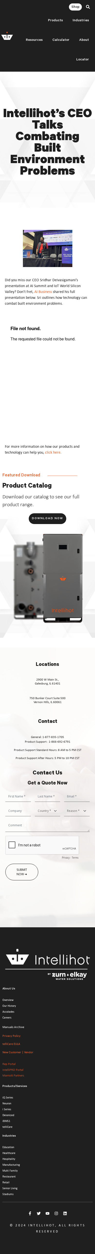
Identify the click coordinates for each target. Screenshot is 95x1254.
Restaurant (9, 1176)
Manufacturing (11, 1164)
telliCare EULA (11, 1044)
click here (52, 452)
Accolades (8, 1011)
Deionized (8, 1115)
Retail (6, 1182)
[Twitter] (39, 1213)
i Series (6, 1109)
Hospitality (8, 1159)
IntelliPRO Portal (12, 1070)
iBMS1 (6, 1121)
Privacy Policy (11, 1036)
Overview (8, 1000)
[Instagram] (56, 1213)
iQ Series (7, 1097)
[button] (88, 7)
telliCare (7, 1127)
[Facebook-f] (30, 1213)
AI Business (43, 291)
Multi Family (10, 1170)
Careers (6, 1017)
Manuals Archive (13, 1027)
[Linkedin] (65, 1213)
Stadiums (8, 1194)
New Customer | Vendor (17, 1052)
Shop (75, 7)
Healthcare (8, 1153)
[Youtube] (47, 1213)
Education (8, 1147)
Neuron (6, 1103)
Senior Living (10, 1188)
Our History (9, 1006)
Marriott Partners (13, 1075)
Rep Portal (9, 1064)
